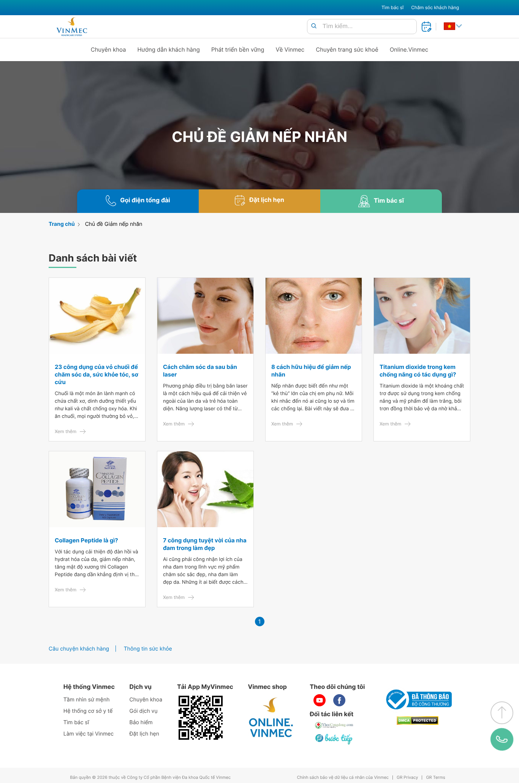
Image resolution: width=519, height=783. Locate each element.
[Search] (314, 26)
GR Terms (435, 777)
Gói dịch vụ (144, 711)
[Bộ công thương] (417, 699)
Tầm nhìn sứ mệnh (86, 699)
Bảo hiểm (141, 722)
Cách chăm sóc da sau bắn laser (200, 370)
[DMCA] (417, 720)
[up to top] (502, 712)
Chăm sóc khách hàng (435, 7)
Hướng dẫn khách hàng (169, 49)
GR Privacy (407, 777)
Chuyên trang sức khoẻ (347, 49)
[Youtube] (319, 700)
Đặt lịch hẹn (144, 734)
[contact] (502, 739)
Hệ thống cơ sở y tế (88, 711)
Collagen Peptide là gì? (86, 540)
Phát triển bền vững (237, 49)
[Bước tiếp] (334, 739)
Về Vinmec (290, 49)
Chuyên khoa (108, 49)
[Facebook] (339, 700)
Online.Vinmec (409, 49)
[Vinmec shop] (271, 717)
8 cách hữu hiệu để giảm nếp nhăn (311, 370)
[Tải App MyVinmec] (200, 717)
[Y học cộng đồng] (334, 725)
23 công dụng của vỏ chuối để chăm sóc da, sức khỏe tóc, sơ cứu (96, 374)
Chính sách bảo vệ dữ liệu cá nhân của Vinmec (343, 777)
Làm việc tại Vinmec (88, 734)
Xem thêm (65, 431)
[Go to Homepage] (71, 26)
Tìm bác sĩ (392, 7)
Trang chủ (62, 224)
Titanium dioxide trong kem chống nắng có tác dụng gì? (418, 370)
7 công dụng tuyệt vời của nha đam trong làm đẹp (205, 544)
